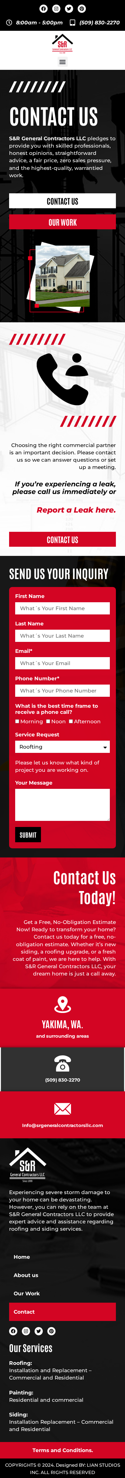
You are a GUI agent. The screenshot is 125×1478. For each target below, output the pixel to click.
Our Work (27, 1293)
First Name (30, 596)
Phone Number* (37, 678)
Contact (24, 1312)
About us (26, 1275)
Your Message (33, 783)
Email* (23, 651)
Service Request (37, 735)
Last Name (29, 624)
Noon (58, 721)
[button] (63, 62)
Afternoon (87, 721)
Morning (31, 721)
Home (22, 1257)
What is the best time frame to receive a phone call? (56, 709)
